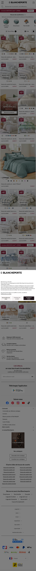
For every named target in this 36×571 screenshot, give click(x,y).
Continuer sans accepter (17, 298)
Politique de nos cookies (6, 294)
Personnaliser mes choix (6, 298)
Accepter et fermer (28, 298)
